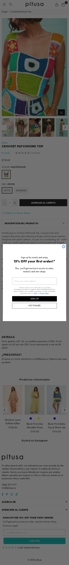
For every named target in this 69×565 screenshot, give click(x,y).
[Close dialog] (63, 246)
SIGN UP (34, 298)
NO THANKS (34, 305)
